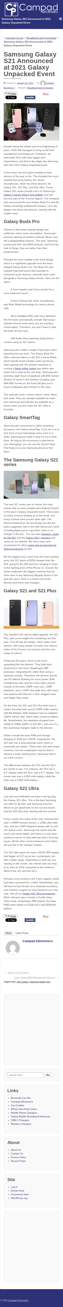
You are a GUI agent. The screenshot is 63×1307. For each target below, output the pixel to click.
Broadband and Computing (41, 38)
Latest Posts (22, 933)
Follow (12, 93)
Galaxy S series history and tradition (24, 194)
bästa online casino (25, 368)
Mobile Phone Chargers (24, 1112)
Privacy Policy (18, 1157)
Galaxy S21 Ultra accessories (39, 893)
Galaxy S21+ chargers (38, 537)
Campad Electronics (38, 941)
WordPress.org (19, 1198)
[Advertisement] (31, 1029)
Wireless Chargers (21, 1123)
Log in (14, 1187)
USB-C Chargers (20, 1120)
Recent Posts (18, 1161)
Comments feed (20, 1194)
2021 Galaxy (23, 982)
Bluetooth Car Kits (21, 1097)
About (8, 933)
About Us (16, 1149)
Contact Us (17, 1153)
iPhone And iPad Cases (24, 1109)
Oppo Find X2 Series (18, 972)
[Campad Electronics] (13, 947)
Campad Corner (15, 38)
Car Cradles (17, 1105)
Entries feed (17, 1190)
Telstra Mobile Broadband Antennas (30, 1116)
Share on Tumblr (30, 97)
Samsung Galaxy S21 (40, 982)
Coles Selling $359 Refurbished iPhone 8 (34, 977)
